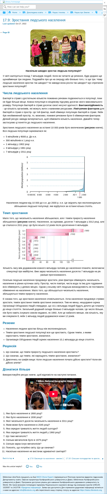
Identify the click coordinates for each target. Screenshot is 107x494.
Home (15, 12)
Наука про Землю (82, 12)
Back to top (7, 458)
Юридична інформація (31, 487)
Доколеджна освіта (34, 12)
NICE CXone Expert (45, 477)
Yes (30, 466)
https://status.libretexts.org (91, 490)
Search (5, 7)
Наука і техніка (59, 12)
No (41, 466)
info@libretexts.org (27, 490)
